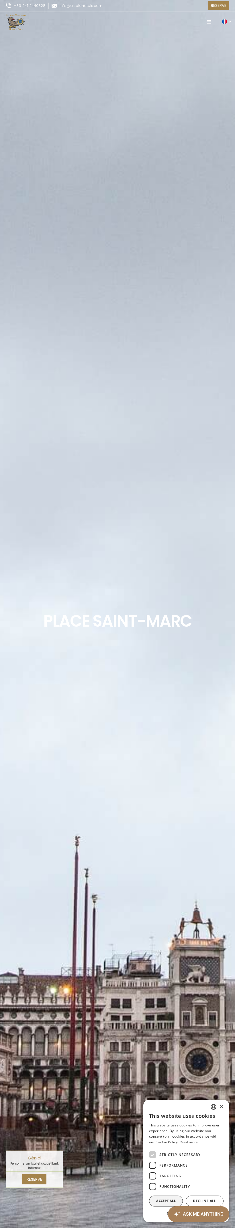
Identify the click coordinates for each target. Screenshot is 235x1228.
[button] (209, 22)
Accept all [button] (166, 1200)
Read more (189, 1142)
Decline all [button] (204, 1200)
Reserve (218, 5)
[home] (16, 22)
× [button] (221, 1107)
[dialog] (186, 1161)
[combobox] (213, 1107)
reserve (34, 1179)
